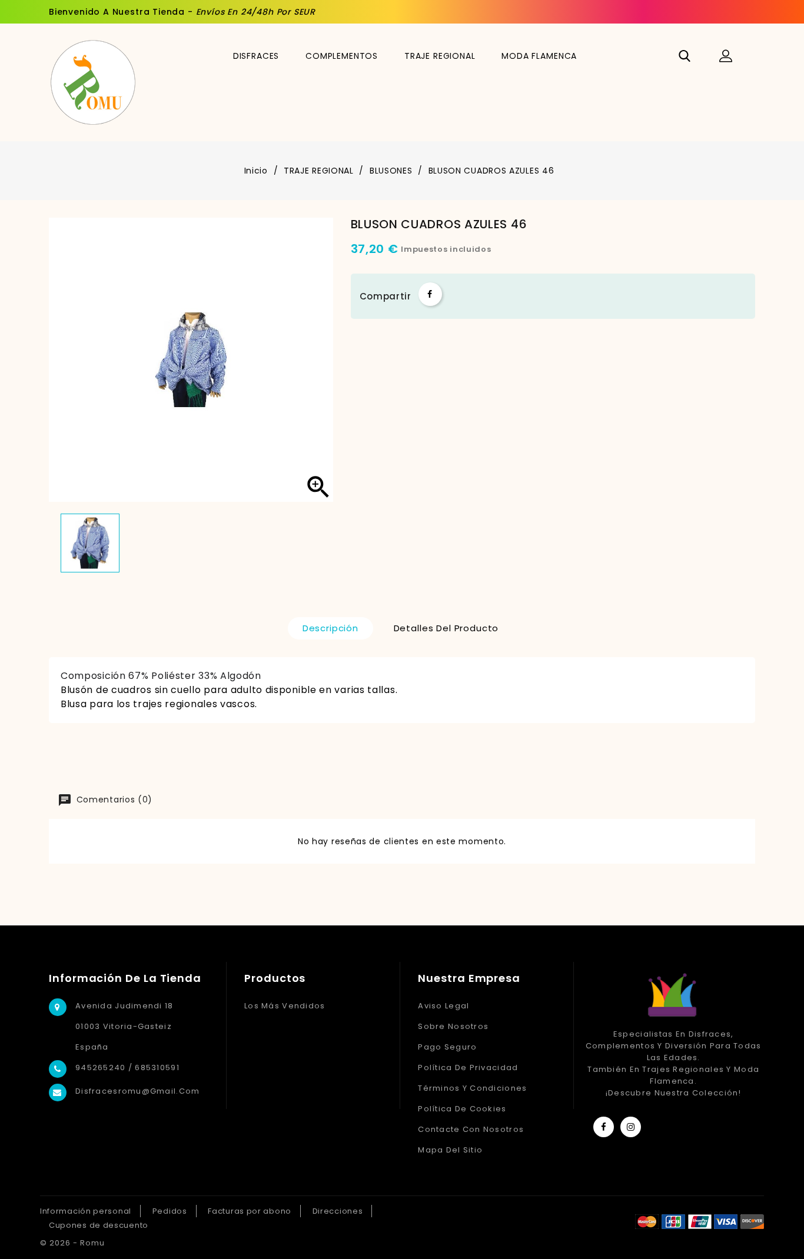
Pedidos (169, 1211)
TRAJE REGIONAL (440, 56)
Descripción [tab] (330, 628)
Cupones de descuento (98, 1225)
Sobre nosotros (453, 1026)
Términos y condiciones (472, 1088)
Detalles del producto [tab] (446, 628)
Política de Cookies (462, 1108)
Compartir (430, 294)
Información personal (85, 1211)
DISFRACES (256, 56)
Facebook (603, 1127)
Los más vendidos (284, 1005)
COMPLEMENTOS (341, 56)
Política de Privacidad (468, 1067)
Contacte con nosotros (471, 1129)
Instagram (630, 1127)
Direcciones (338, 1211)
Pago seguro (447, 1047)
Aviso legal (443, 1005)
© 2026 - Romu (72, 1242)
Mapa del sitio (450, 1149)
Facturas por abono (249, 1211)
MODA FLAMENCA (539, 56)
